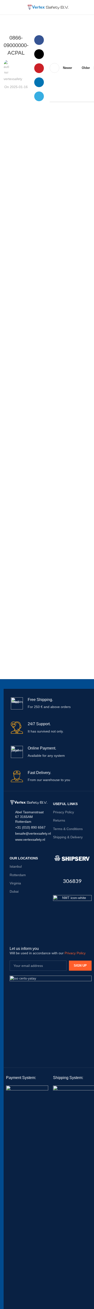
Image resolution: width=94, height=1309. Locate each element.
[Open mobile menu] (5, 7)
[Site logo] (47, 7)
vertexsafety (13, 79)
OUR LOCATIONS (24, 858)
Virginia (15, 883)
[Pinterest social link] (39, 68)
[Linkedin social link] (39, 82)
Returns (59, 820)
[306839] (72, 858)
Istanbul (16, 866)
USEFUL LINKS (65, 804)
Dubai (14, 891)
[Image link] (72, 914)
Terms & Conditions (68, 829)
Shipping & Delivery (68, 837)
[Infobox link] (50, 703)
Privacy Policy (63, 812)
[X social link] (39, 54)
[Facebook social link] (39, 40)
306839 (72, 881)
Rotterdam (18, 875)
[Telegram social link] (39, 96)
